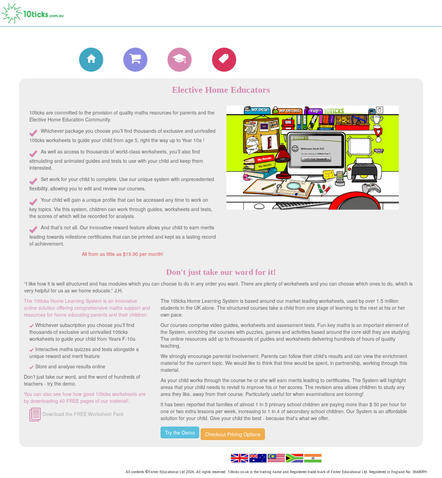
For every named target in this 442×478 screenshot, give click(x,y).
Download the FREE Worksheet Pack (83, 413)
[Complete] (173, 59)
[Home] (85, 59)
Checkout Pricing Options (232, 434)
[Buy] (129, 59)
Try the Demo (180, 432)
